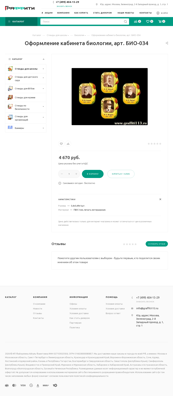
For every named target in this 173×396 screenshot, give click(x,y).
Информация (79, 297)
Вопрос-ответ (113, 313)
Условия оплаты (78, 308)
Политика (75, 327)
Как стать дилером (80, 318)
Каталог (11, 297)
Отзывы (37, 313)
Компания (40, 297)
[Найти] (125, 21)
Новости (37, 308)
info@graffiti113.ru (147, 308)
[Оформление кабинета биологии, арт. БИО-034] (110, 97)
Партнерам (75, 323)
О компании (39, 304)
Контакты (38, 318)
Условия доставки (79, 313)
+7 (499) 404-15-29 (67, 2)
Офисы (73, 304)
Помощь (112, 297)
